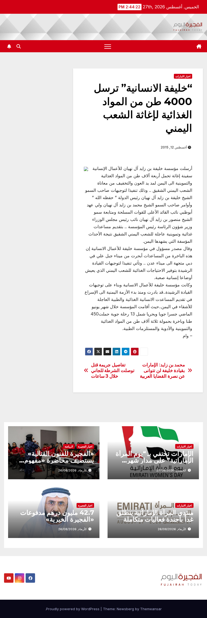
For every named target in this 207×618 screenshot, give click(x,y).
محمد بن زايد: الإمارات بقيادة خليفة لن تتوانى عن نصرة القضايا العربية (162, 370)
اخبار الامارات (183, 76)
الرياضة (69, 446)
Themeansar (151, 609)
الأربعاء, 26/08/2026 (72, 470)
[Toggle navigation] (107, 46)
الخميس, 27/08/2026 (171, 470)
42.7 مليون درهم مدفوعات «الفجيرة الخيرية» (57, 516)
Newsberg (125, 609)
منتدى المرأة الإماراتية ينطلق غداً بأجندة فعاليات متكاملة (155, 516)
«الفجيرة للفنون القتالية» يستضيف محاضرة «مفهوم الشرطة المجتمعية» (59, 460)
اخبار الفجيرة (85, 446)
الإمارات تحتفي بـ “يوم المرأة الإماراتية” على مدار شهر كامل (155, 460)
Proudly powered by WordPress (73, 609)
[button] (18, 46)
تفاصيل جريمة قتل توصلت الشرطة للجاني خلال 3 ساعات (112, 370)
